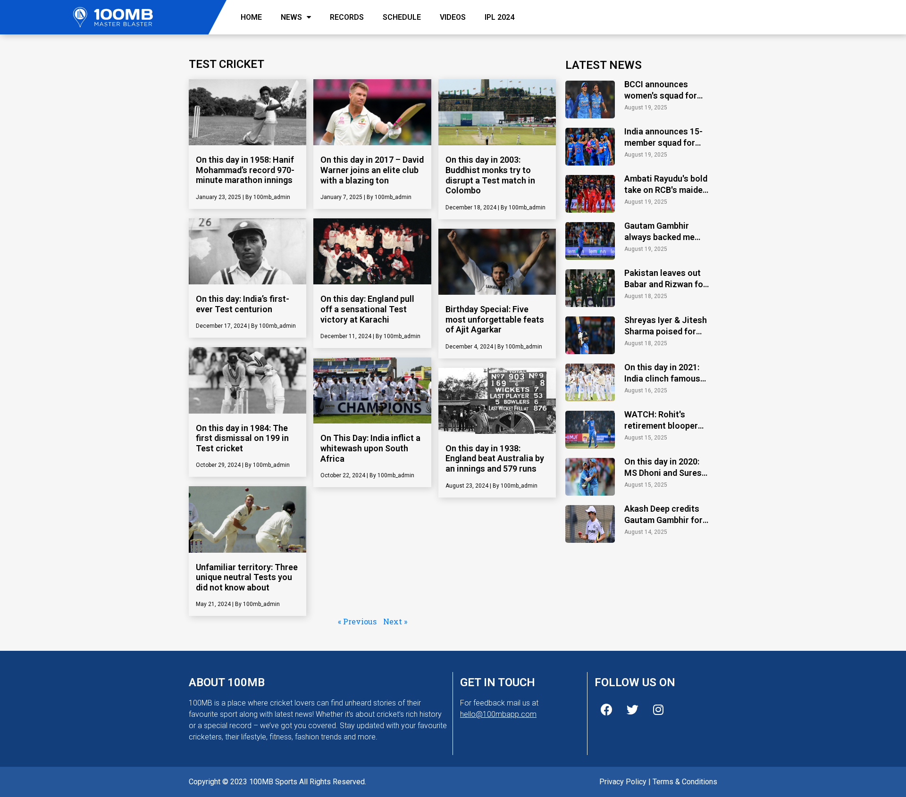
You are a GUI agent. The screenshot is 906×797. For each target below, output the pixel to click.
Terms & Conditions (685, 781)
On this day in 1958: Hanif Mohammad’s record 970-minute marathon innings (245, 170)
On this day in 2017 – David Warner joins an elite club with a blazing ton (372, 170)
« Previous (357, 621)
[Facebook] (606, 709)
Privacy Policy (622, 781)
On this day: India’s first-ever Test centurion (242, 304)
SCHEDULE (402, 17)
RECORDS (347, 17)
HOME (251, 17)
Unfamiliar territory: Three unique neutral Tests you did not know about (247, 577)
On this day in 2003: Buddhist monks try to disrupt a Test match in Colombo (490, 175)
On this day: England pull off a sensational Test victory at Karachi (367, 309)
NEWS (291, 17)
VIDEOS (453, 17)
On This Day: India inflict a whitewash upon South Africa (370, 448)
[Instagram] (658, 709)
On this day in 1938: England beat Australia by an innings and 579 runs (494, 458)
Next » (395, 621)
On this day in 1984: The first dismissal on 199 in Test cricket (242, 438)
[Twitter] (632, 709)
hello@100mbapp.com (498, 714)
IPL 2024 (499, 17)
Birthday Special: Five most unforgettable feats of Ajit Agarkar (494, 319)
